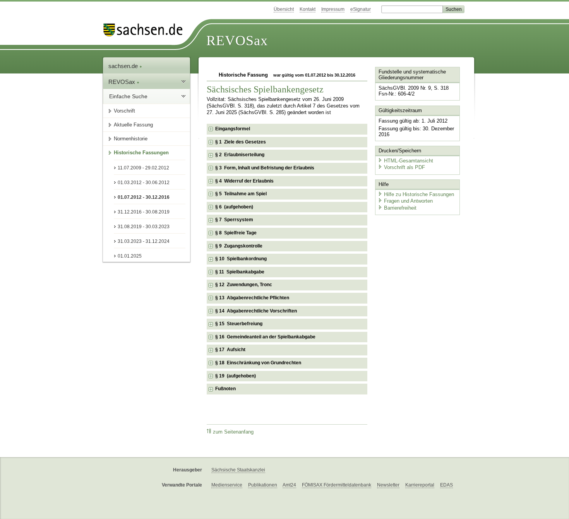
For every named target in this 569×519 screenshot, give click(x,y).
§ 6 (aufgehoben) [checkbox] (234, 207)
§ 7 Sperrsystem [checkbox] (234, 219)
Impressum (332, 9)
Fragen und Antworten (408, 201)
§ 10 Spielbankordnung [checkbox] (241, 258)
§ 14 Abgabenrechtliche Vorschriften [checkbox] (256, 311)
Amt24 (289, 485)
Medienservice (226, 485)
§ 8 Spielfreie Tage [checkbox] (236, 233)
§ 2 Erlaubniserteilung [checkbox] (239, 154)
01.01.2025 (130, 256)
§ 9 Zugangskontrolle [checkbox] (238, 246)
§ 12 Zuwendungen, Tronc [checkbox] (243, 284)
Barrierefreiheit (400, 208)
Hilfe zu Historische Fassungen (419, 194)
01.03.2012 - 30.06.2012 (144, 182)
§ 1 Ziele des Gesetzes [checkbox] (240, 142)
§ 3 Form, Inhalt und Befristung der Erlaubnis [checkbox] (264, 168)
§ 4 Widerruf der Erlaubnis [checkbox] (244, 181)
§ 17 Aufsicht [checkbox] (230, 349)
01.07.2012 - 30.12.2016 (144, 197)
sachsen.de (123, 66)
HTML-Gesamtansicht (408, 161)
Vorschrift (124, 111)
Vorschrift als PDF (404, 167)
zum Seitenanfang (233, 432)
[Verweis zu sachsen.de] (146, 30)
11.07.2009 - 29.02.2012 (143, 168)
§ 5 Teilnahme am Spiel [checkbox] (241, 193)
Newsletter (388, 485)
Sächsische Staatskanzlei (238, 470)
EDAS (446, 485)
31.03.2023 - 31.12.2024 (144, 241)
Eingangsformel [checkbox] (232, 128)
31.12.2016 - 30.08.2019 (144, 212)
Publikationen (262, 485)
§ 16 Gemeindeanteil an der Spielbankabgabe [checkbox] (265, 337)
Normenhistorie (130, 139)
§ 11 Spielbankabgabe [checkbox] (239, 272)
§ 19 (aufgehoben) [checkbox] (235, 376)
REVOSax (237, 40)
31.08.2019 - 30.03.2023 (144, 226)
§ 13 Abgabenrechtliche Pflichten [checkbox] (252, 297)
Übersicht (284, 9)
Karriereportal (419, 485)
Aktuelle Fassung (133, 125)
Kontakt (307, 9)
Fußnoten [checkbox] (225, 388)
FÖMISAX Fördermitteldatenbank (336, 485)
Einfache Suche (128, 96)
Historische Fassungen (141, 152)
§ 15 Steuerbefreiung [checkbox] (238, 323)
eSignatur (360, 9)
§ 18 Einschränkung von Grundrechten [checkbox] (258, 362)
